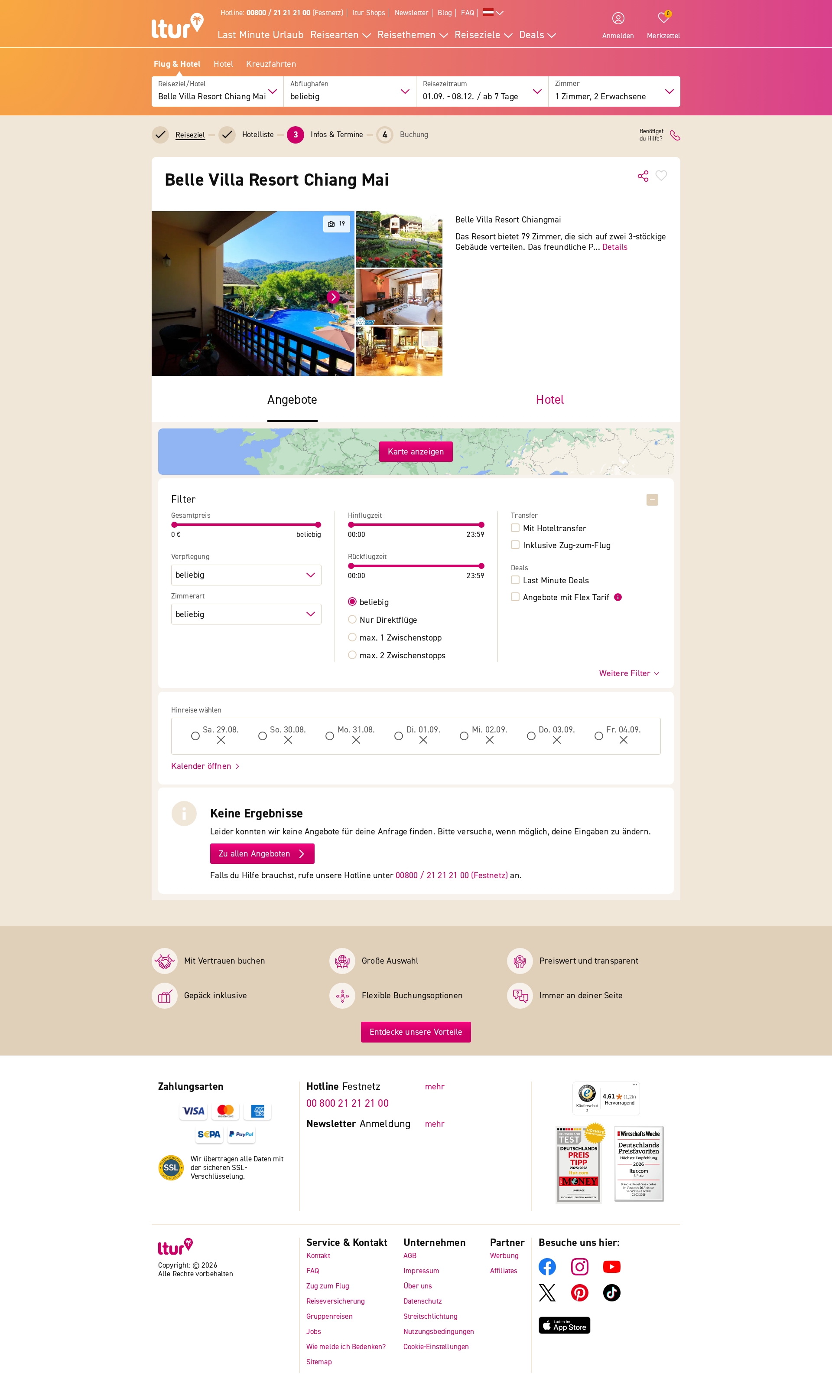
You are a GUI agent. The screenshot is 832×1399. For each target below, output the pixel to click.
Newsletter (412, 12)
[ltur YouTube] (612, 1273)
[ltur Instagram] (579, 1273)
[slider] (175, 525)
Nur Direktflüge (388, 620)
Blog (445, 12)
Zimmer (567, 84)
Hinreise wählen (196, 710)
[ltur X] (547, 1299)
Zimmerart (188, 596)
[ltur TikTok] (612, 1299)
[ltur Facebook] (547, 1273)
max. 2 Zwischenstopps (402, 655)
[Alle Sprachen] (493, 13)
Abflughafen (309, 84)
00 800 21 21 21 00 (347, 1103)
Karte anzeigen (416, 451)
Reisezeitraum (445, 84)
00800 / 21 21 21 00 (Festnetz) (452, 875)
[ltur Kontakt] (675, 135)
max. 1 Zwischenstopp (401, 638)
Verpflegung (190, 556)
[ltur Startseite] (178, 27)
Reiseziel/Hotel (182, 84)
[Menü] (635, 1087)
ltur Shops (369, 12)
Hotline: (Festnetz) (282, 12)
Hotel (223, 64)
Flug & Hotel (177, 64)
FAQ (467, 12)
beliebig (374, 602)
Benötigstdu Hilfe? (651, 135)
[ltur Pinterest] (579, 1299)
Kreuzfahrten (271, 64)
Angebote (292, 400)
